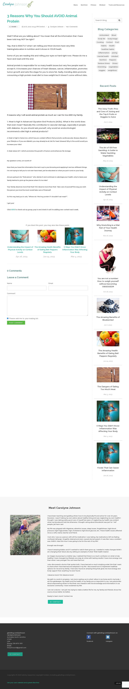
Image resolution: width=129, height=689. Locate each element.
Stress (115, 63)
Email (50, 283)
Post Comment (16, 323)
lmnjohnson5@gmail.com (16, 648)
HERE (13, 210)
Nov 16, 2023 (108, 236)
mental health (103, 56)
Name (9, 283)
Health (111, 46)
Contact (56, 602)
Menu (76, 5)
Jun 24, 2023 (49, 256)
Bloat (114, 35)
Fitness (93, 5)
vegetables (113, 67)
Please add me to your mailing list (23, 318)
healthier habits (107, 49)
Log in (118, 683)
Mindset (102, 5)
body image (113, 39)
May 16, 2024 (108, 161)
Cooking (100, 42)
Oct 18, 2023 (108, 292)
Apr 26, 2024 (22, 256)
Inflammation (103, 53)
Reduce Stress (104, 63)
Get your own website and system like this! (23, 683)
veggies (102, 70)
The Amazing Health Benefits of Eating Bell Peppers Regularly (47, 249)
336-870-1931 (18, 643)
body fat (101, 39)
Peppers (112, 60)
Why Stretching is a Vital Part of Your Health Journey (108, 228)
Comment (11, 293)
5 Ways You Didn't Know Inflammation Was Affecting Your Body (74, 249)
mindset (114, 56)
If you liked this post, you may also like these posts (47, 225)
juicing (114, 53)
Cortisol (109, 42)
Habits (104, 46)
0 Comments (73, 27)
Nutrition (84, 5)
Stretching (102, 67)
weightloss (112, 70)
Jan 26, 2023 (108, 476)
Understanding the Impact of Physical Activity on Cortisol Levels (20, 249)
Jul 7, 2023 (108, 325)
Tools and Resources (116, 5)
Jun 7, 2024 (108, 122)
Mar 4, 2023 (76, 256)
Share (14, 26)
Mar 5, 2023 (108, 394)
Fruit (117, 42)
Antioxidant (104, 35)
